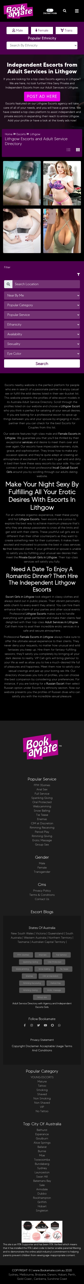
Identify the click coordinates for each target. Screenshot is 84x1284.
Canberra (40, 1279)
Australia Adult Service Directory (31, 402)
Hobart (42, 1206)
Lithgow (35, 134)
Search (42, 363)
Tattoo (42, 1085)
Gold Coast (24, 1279)
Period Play (42, 832)
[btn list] (68, 150)
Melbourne (27, 1274)
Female (42, 30)
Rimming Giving (42, 836)
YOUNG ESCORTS (42, 1077)
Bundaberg (42, 1164)
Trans (68, 30)
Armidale (42, 1189)
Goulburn (42, 1138)
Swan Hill (42, 1176)
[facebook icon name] (25, 1025)
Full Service (42, 793)
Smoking (42, 1090)
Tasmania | (24, 942)
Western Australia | (36, 937)
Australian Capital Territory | (49, 942)
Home (8, 134)
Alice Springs (42, 1142)
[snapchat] (52, 1025)
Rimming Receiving (42, 827)
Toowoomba (42, 1159)
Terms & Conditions (42, 895)
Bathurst (42, 1130)
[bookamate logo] (18, 11)
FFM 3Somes (42, 785)
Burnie (42, 1151)
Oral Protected (42, 802)
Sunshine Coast (57, 1279)
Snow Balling (42, 810)
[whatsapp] (59, 1025)
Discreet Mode (50, 13)
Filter (7, 267)
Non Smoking (42, 1098)
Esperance (42, 1134)
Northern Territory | (61, 937)
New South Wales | (23, 933)
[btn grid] (78, 150)
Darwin (52, 1274)
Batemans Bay (42, 1181)
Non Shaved (42, 1102)
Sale (42, 1185)
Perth (71, 1274)
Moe (42, 1155)
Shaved (42, 1094)
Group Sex (42, 844)
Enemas (42, 819)
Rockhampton (42, 1198)
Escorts (41, 613)
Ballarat (42, 1147)
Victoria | (41, 933)
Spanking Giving (42, 798)
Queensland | (56, 933)
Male (19, 30)
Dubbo (42, 1193)
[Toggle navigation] (77, 11)
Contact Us (42, 899)
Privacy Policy (42, 890)
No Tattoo (42, 1111)
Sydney (42, 1168)
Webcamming (42, 806)
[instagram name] (32, 1025)
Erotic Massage (42, 840)
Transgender (42, 872)
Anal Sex (42, 789)
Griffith (42, 1202)
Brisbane (40, 1274)
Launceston (42, 1172)
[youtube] (45, 1025)
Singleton (42, 1210)
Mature (42, 1081)
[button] (64, 10)
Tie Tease (42, 815)
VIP (42, 1107)
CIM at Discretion (42, 823)
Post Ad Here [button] (42, 96)
